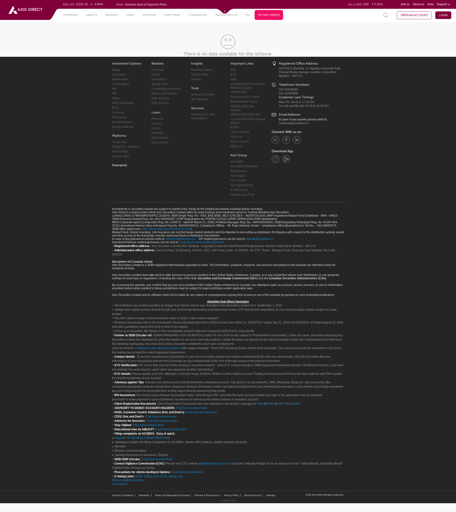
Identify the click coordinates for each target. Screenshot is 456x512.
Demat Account (122, 122)
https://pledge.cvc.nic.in (217, 463)
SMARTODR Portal (158, 438)
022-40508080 (288, 89)
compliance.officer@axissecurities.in (157, 348)
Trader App (119, 142)
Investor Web (120, 156)
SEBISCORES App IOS (245, 114)
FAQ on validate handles (128, 480)
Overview (158, 69)
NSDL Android (239, 141)
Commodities (120, 84)
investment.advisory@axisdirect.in (202, 242)
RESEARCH (111, 15)
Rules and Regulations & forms (172, 495)
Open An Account (414, 15)
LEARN (130, 15)
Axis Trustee (238, 180)
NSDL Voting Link (146, 476)
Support (442, 4)
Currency (118, 112)
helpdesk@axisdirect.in (294, 123)
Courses (157, 123)
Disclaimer (144, 495)
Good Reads (160, 142)
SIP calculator (200, 99)
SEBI (233, 79)
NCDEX (295, 403)
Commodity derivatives (166, 88)
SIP (114, 88)
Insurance (119, 165)
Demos (156, 128)
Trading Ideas (200, 74)
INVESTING (149, 15)
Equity (116, 69)
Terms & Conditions (122, 495)
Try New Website (269, 15)
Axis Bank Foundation (244, 166)
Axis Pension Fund (242, 194)
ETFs (115, 107)
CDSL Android (239, 132)
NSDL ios (236, 146)
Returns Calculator (203, 94)
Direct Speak (160, 137)
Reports (196, 79)
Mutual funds (120, 79)
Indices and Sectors (164, 93)
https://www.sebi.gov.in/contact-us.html (166, 229)
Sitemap (270, 495)
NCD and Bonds (122, 103)
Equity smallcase (123, 126)
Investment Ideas (202, 69)
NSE (233, 69)
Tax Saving (119, 117)
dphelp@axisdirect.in (260, 239)
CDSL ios (236, 136)
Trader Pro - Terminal (125, 146)
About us (418, 4)
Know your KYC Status (245, 97)
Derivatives (119, 74)
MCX (281, 403)
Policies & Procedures (206, 495)
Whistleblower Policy (243, 101)
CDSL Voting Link (171, 476)
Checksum (121, 484)
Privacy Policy (231, 495)
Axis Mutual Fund (241, 185)
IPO (248, 15)
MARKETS (91, 15)
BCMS (234, 127)
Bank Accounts (252, 495)
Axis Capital (238, 175)
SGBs (115, 98)
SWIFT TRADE (172, 15)
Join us (405, 4)
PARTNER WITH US (226, 15)
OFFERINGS (70, 15)
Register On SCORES (128, 438)
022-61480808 (288, 93)
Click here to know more (191, 408)
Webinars (158, 133)
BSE (233, 74)
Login (443, 15)
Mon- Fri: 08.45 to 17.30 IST (296, 102)
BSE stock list (160, 103)
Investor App (120, 151)
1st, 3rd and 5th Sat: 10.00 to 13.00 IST (304, 106)
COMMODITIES (198, 15)
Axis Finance (238, 171)
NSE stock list (160, 98)
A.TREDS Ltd (238, 190)
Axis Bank (236, 161)
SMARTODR (238, 92)
